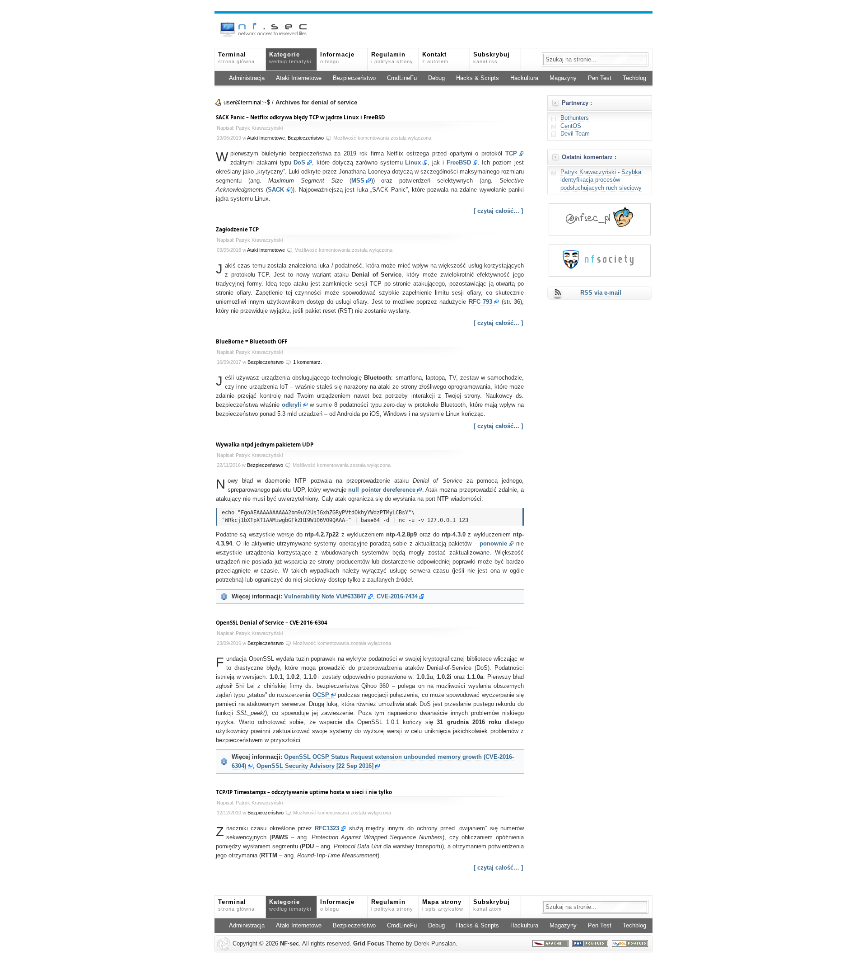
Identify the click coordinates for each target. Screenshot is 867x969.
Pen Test (599, 78)
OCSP (320, 695)
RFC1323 (327, 828)
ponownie (493, 544)
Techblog (634, 78)
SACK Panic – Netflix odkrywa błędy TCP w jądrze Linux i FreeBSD (300, 117)
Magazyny (563, 78)
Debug (436, 78)
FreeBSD (459, 163)
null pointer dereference (381, 490)
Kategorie (290, 58)
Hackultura (524, 78)
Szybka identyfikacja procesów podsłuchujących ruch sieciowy (601, 180)
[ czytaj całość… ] (498, 211)
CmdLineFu (402, 78)
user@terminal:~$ (247, 102)
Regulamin (392, 58)
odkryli (291, 405)
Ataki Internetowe (299, 78)
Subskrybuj (491, 58)
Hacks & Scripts (477, 78)
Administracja (247, 78)
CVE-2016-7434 (397, 596)
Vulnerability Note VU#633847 (325, 596)
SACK (276, 190)
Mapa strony (442, 905)
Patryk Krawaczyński (588, 172)
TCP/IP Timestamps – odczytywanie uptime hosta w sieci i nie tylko (304, 792)
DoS (299, 163)
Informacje (337, 58)
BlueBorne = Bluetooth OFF (251, 341)
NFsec (289, 944)
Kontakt (435, 58)
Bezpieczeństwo (354, 78)
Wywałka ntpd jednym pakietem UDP (264, 444)
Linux (413, 163)
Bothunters (574, 118)
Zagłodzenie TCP (237, 229)
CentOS (570, 126)
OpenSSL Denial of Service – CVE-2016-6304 (271, 622)
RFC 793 (480, 302)
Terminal (236, 58)
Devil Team (575, 134)
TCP (511, 154)
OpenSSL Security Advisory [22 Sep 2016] (314, 766)
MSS (357, 181)
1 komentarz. (307, 362)
